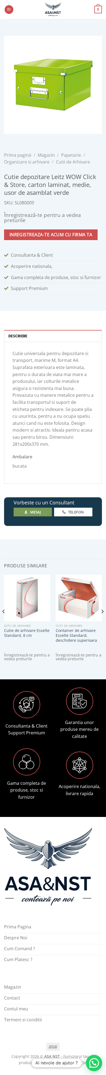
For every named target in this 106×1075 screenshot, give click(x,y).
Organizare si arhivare (26, 162)
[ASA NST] (53, 9)
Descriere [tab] (17, 336)
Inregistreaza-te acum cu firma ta (51, 235)
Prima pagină (17, 155)
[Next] (102, 622)
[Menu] (9, 9)
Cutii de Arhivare (73, 162)
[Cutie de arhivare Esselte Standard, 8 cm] (27, 598)
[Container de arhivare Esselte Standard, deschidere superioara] (79, 598)
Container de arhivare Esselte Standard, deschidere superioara (76, 635)
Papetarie (71, 155)
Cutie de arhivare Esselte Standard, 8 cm (26, 633)
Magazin (46, 155)
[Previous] (4, 622)
